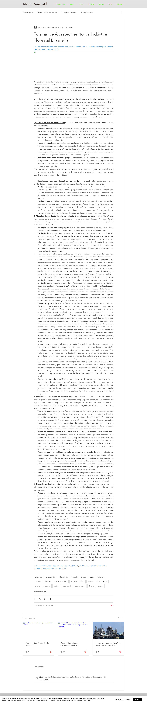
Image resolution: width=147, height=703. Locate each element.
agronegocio (67, 586)
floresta (91, 586)
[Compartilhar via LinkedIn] (45, 599)
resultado (38, 581)
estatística (38, 577)
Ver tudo (121, 618)
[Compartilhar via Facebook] (35, 599)
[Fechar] (144, 699)
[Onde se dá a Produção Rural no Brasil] (38, 630)
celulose (90, 581)
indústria (48, 581)
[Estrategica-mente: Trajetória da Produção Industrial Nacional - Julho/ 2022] (108, 630)
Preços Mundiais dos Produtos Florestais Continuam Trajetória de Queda (71, 644)
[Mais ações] (112, 27)
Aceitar (137, 699)
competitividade (50, 577)
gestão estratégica (61, 581)
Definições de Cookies (122, 699)
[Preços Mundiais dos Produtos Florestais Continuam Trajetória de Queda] (73, 630)
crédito (37, 586)
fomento (100, 586)
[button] (121, 12)
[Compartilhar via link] (51, 599)
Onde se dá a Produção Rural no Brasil (38, 644)
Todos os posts (28, 12)
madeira (56, 586)
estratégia (100, 577)
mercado (75, 577)
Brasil (82, 581)
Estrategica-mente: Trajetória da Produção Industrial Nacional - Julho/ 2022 (107, 644)
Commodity (64, 577)
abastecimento (80, 586)
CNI (98, 581)
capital (91, 577)
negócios (74, 581)
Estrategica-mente (86, 12)
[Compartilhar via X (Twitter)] (40, 599)
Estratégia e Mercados (68, 12)
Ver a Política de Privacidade (81, 700)
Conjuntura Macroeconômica (47, 12)
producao (47, 586)
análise (83, 577)
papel (105, 581)
